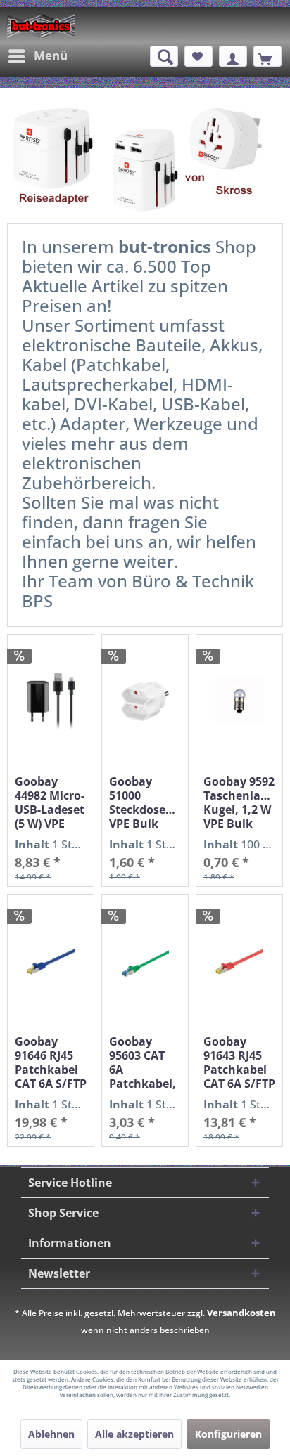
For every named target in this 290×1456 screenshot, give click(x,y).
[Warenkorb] (267, 56)
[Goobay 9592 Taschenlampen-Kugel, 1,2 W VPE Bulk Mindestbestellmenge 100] (239, 701)
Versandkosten (241, 1312)
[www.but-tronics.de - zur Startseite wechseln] (41, 26)
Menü (51, 55)
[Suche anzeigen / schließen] (164, 56)
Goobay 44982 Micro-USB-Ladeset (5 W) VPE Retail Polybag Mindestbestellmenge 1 (51, 802)
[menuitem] (37, 56)
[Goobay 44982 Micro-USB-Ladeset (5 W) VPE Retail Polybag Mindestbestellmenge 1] (51, 701)
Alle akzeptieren (134, 1434)
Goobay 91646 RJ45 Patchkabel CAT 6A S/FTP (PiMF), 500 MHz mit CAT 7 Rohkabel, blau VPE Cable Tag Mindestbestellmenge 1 (51, 1062)
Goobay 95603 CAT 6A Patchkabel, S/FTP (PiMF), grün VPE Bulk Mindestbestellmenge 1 (145, 1062)
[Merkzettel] (198, 56)
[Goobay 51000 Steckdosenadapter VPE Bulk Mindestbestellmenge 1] (145, 701)
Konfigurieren (228, 1434)
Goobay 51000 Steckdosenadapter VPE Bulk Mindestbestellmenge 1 (145, 802)
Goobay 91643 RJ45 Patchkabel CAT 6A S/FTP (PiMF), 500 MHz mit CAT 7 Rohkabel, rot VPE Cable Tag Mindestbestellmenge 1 (239, 1062)
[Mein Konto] (233, 56)
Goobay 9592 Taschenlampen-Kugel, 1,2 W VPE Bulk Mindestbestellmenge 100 (239, 802)
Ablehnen (51, 1434)
